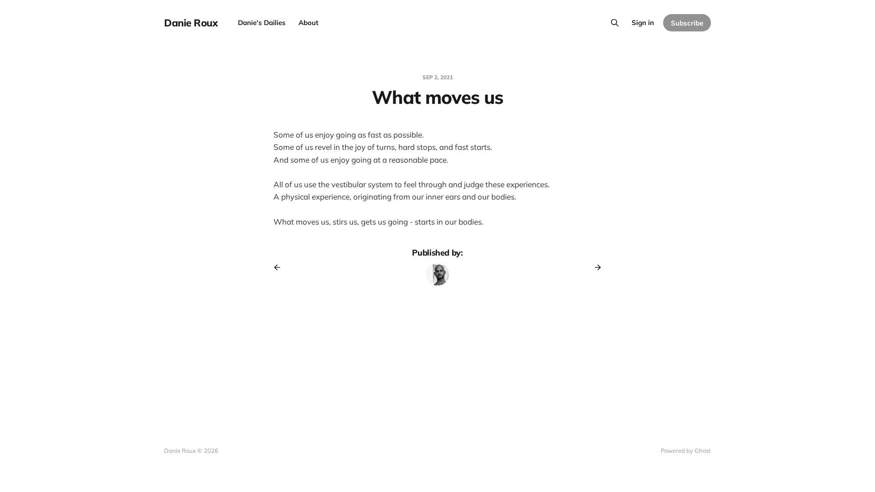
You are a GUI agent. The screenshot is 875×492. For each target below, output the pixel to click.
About (309, 22)
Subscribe (687, 23)
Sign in (643, 22)
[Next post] (595, 267)
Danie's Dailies (262, 22)
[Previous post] (280, 267)
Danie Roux (191, 23)
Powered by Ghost (686, 450)
